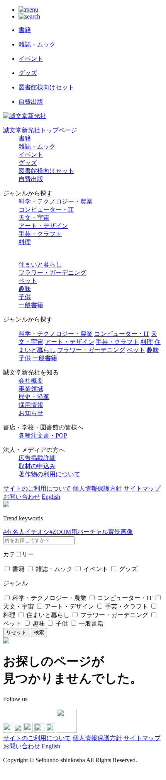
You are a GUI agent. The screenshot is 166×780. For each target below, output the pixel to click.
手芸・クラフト (40, 234)
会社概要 (31, 380)
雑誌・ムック (37, 146)
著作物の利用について (49, 474)
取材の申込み (37, 466)
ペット (28, 280)
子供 (25, 297)
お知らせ (31, 413)
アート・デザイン (43, 225)
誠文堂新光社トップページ (40, 130)
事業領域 (31, 388)
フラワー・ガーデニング (52, 272)
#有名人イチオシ (26, 532)
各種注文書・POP (43, 435)
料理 (25, 242)
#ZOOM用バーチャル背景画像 (91, 532)
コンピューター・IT (46, 209)
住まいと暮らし (40, 264)
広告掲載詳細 (37, 458)
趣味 (25, 289)
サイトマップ (142, 488)
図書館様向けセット (46, 171)
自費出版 (31, 179)
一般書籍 (31, 305)
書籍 (25, 138)
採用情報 (31, 405)
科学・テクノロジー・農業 (56, 201)
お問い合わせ (21, 496)
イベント (31, 154)
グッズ (28, 162)
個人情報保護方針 (97, 488)
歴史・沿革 (34, 396)
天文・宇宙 (34, 217)
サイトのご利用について (37, 488)
